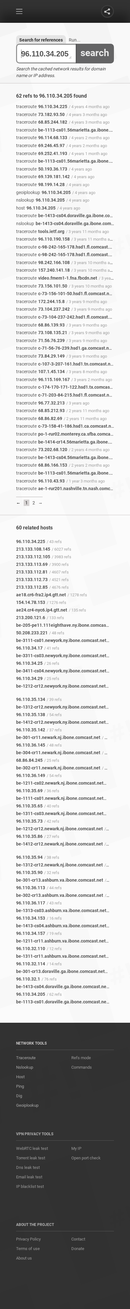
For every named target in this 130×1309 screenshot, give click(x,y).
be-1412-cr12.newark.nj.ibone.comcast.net (59, 843)
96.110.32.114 (30, 963)
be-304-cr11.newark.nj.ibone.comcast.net (58, 752)
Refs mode (81, 1057)
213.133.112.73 (32, 579)
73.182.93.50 (40, 114)
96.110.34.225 (41, 106)
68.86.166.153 (41, 465)
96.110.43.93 (40, 480)
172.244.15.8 (40, 301)
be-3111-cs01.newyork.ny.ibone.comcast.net (61, 640)
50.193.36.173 (41, 169)
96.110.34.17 (29, 648)
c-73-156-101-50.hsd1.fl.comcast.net (64, 293)
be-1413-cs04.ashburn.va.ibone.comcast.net (61, 925)
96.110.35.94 (29, 857)
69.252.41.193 (41, 153)
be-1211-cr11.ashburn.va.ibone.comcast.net (61, 940)
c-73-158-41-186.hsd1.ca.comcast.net (65, 426)
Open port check (86, 1158)
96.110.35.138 (30, 714)
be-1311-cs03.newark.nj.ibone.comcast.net (59, 813)
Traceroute (26, 1057)
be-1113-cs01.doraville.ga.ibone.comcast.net (62, 1001)
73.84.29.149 (40, 356)
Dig (19, 1095)
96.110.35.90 (29, 872)
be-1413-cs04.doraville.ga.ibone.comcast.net (73, 215)
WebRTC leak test (32, 1148)
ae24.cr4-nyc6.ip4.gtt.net (41, 609)
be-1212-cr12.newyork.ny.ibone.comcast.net (61, 686)
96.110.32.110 (30, 948)
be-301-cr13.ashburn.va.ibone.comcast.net (59, 880)
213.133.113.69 (32, 564)
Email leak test (29, 1177)
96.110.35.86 (29, 836)
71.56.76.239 (40, 340)
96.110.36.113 (30, 887)
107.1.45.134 (40, 371)
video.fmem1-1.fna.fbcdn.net (56, 278)
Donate (77, 1248)
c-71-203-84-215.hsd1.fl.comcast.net (64, 395)
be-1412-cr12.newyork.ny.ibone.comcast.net (61, 722)
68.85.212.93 (40, 410)
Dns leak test (28, 1167)
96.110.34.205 (43, 192)
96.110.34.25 (29, 663)
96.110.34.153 (30, 918)
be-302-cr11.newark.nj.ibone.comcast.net (58, 767)
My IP (76, 1148)
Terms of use (28, 1248)
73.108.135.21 (41, 332)
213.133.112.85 (32, 587)
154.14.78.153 (30, 602)
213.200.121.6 (30, 617)
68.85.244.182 (41, 122)
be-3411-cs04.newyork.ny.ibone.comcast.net (61, 670)
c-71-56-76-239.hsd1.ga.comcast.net (64, 348)
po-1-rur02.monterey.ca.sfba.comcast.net (69, 434)
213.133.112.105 (33, 556)
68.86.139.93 (40, 324)
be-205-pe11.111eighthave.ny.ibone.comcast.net (65, 625)
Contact (78, 1239)
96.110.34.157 (30, 933)
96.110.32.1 (28, 979)
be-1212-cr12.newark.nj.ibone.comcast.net (59, 828)
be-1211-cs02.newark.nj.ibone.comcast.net (59, 783)
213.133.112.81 (32, 571)
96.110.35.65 (29, 805)
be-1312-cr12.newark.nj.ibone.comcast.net (59, 864)
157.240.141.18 (43, 270)
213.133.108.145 (33, 549)
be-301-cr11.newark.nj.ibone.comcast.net (58, 737)
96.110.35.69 (29, 790)
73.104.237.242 (43, 309)
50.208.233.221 (32, 632)
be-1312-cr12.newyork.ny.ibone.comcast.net (61, 707)
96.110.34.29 (29, 678)
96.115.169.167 (43, 379)
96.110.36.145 (30, 745)
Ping (20, 1086)
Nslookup (24, 1067)
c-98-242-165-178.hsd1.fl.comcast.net (66, 246)
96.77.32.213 (40, 402)
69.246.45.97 (40, 145)
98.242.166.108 (43, 262)
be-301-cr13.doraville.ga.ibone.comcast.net (60, 971)
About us (24, 1258)
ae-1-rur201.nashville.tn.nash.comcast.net (70, 488)
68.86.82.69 (39, 418)
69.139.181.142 (43, 176)
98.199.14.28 (40, 184)
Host (20, 1076)
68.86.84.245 (29, 760)
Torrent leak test (30, 1158)
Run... (74, 39)
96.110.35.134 (30, 699)
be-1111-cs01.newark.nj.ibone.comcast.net (59, 798)
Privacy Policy (28, 1239)
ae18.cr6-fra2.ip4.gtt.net (41, 594)
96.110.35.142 (30, 729)
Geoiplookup (27, 1105)
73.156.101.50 (41, 285)
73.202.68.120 (41, 449)
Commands (81, 1067)
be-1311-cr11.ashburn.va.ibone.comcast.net (61, 956)
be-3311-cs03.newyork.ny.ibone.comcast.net (61, 655)
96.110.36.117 (30, 902)
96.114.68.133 (41, 137)
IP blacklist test (30, 1186)
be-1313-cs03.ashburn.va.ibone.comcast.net (61, 910)
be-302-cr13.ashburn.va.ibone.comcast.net (59, 895)
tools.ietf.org (40, 231)
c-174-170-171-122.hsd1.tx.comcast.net (67, 387)
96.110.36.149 (30, 775)
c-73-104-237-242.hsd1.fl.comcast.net (66, 317)
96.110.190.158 (43, 239)
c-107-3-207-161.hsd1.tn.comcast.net (65, 363)
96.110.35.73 (29, 821)
